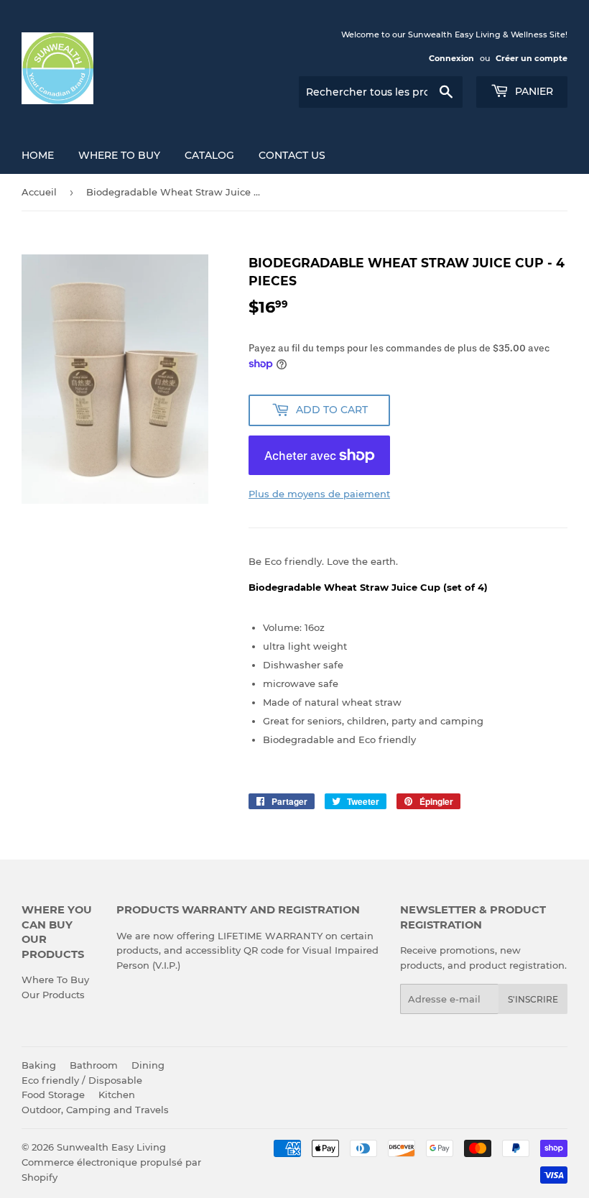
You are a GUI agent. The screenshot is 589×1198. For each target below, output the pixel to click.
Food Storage (53, 1094)
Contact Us (292, 155)
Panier (532, 91)
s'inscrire (533, 999)
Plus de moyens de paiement (319, 493)
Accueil (39, 192)
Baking (39, 1065)
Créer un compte (531, 58)
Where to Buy (119, 155)
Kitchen (116, 1094)
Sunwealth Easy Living (111, 1147)
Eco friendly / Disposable (82, 1080)
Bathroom (94, 1065)
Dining (147, 1065)
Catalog (209, 155)
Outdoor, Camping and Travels (95, 1109)
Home (38, 155)
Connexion (451, 58)
